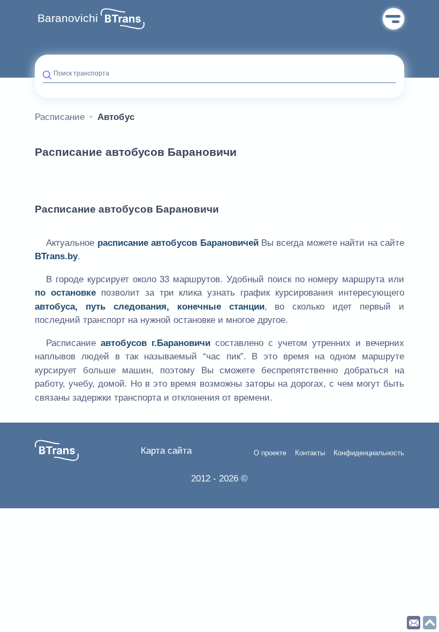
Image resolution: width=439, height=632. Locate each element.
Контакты (310, 453)
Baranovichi (67, 18)
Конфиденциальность (369, 453)
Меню (393, 18)
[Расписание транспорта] (123, 18)
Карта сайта (166, 451)
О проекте (270, 453)
